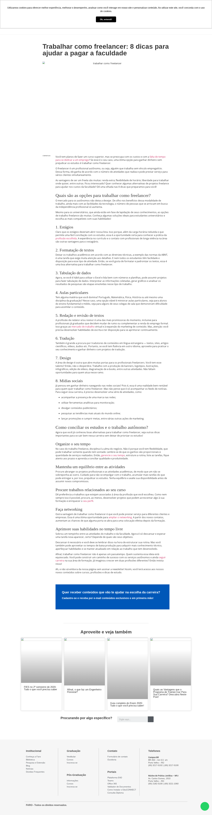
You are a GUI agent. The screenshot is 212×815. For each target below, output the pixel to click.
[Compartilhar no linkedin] (46, 173)
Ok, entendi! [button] (106, 19)
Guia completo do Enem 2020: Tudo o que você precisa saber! (127, 704)
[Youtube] (178, 806)
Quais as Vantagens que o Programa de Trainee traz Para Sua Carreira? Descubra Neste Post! (169, 693)
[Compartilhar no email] (46, 179)
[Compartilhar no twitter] (46, 167)
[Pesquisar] (151, 719)
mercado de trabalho (83, 326)
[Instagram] (173, 806)
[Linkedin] (183, 806)
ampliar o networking (120, 517)
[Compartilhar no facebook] (46, 161)
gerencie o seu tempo (113, 455)
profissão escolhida (66, 238)
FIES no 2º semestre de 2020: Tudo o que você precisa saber (40, 688)
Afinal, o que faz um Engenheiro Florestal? (84, 690)
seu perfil (88, 501)
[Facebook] (167, 806)
